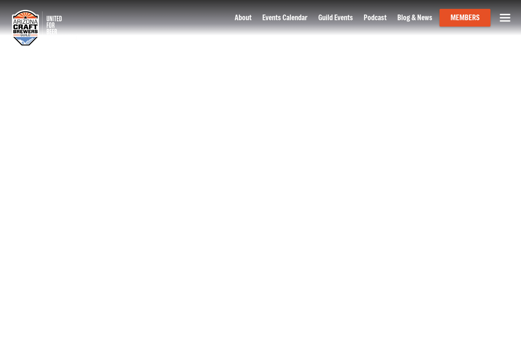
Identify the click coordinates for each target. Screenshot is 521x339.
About (243, 17)
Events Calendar (285, 17)
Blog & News (414, 17)
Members (465, 17)
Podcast (375, 17)
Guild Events (335, 17)
